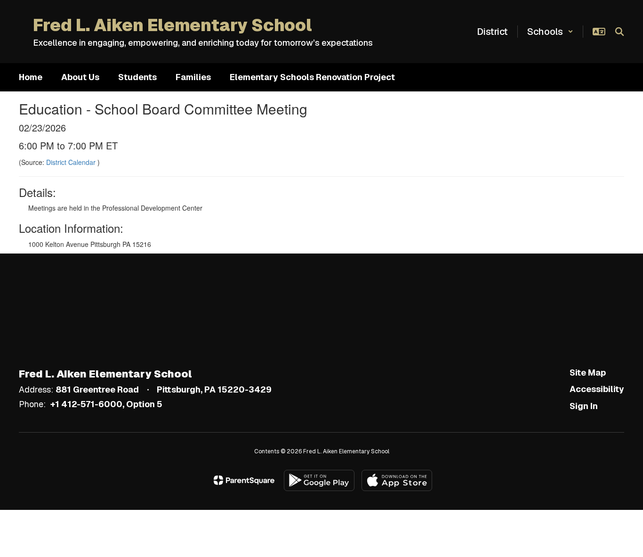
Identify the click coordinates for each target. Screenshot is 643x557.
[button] (550, 31)
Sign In (584, 406)
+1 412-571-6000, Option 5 (106, 404)
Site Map (588, 372)
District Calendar (71, 162)
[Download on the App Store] (397, 480)
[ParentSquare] (244, 480)
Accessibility (597, 389)
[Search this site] (619, 31)
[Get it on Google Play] (319, 480)
